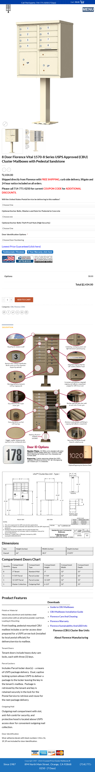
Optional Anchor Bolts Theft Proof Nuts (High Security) (26, 223)
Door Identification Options (15, 234)
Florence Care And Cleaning (63, 616)
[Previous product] (9, 170)
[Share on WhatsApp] (4, 312)
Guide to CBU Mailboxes (62, 607)
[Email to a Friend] (17, 312)
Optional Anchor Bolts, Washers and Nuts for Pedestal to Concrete (31, 211)
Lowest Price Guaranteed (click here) (21, 246)
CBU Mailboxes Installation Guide (66, 611)
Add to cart (24, 299)
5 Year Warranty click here (40, 252)
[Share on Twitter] (13, 312)
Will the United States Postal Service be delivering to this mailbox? (31, 199)
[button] (88, 9)
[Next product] (4, 170)
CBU (12, 307)
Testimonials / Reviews (13, 252)
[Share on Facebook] (9, 312)
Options (8, 276)
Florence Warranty (59, 621)
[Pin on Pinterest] (22, 312)
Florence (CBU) (19, 307)
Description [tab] (7, 327)
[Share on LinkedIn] (26, 312)
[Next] (87, 73)
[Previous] (8, 73)
